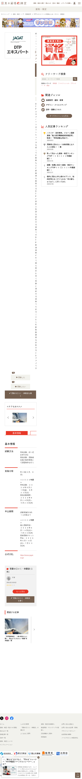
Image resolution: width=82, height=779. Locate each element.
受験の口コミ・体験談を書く (20, 394)
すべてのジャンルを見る (59, 116)
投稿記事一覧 (4, 734)
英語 (48, 85)
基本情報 (16, 433)
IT (44, 85)
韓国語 (55, 83)
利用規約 (44, 737)
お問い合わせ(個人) (67, 724)
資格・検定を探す (39, 3)
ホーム (2, 724)
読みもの (48, 3)
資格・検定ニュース (6, 741)
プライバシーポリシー (68, 731)
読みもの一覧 (4, 731)
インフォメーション (6, 744)
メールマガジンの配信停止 (70, 738)
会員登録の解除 (66, 734)
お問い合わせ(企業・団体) (70, 727)
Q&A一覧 (3, 738)
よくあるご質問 (25, 733)
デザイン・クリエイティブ (56, 105)
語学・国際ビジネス (53, 109)
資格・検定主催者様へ (48, 724)
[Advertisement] (44, 660)
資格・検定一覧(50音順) (8, 727)
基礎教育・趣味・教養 (54, 100)
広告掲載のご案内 (46, 733)
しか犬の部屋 (24, 724)
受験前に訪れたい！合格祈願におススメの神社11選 (60, 147)
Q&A (54, 3)
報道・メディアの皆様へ (64, 3)
